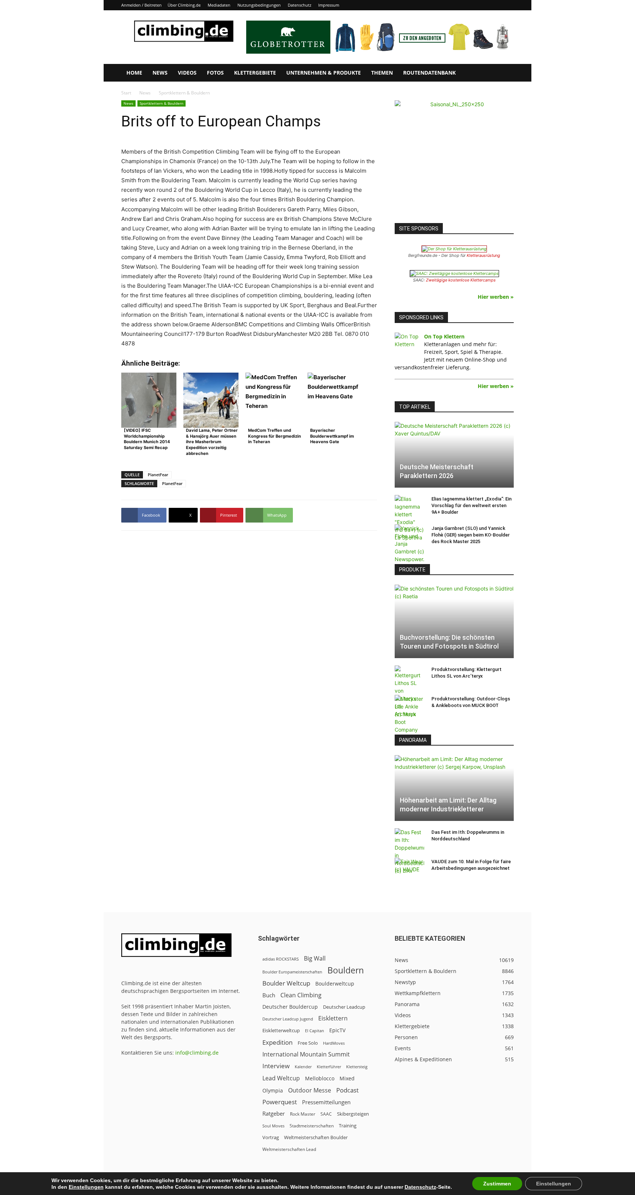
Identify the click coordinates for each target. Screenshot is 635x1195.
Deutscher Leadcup (344, 1007)
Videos (187, 72)
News (160, 72)
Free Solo (308, 1043)
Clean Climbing (301, 995)
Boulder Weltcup (286, 983)
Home (134, 72)
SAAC (326, 1114)
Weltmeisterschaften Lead (289, 1149)
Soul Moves (273, 1125)
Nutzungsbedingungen (259, 5)
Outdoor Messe (309, 1090)
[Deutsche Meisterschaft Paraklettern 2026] (454, 455)
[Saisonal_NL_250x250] (454, 159)
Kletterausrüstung (483, 255)
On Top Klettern (444, 336)
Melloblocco (319, 1078)
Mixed (347, 1078)
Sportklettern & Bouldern (161, 103)
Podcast (347, 1090)
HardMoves (334, 1043)
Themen (382, 72)
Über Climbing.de (184, 5)
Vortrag (270, 1137)
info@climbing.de (197, 1052)
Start (126, 93)
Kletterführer (329, 1066)
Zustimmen (497, 1184)
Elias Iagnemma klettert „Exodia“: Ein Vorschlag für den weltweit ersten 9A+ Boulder (471, 505)
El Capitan (314, 1030)
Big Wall (315, 958)
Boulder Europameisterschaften (292, 972)
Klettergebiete (255, 72)
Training (347, 1125)
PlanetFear (158, 474)
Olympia (272, 1090)
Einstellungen (86, 1187)
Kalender (303, 1066)
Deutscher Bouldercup (290, 1006)
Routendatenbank (429, 72)
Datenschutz (299, 5)
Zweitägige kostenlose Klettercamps (461, 280)
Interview (276, 1066)
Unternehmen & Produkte (323, 72)
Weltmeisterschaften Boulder (316, 1137)
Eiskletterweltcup (281, 1030)
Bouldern (345, 970)
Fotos (215, 72)
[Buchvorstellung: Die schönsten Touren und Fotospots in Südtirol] (454, 621)
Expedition (277, 1042)
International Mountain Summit (306, 1054)
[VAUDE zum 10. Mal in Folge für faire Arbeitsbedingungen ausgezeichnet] (409, 869)
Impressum (328, 5)
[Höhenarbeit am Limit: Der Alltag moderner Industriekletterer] (454, 788)
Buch (268, 995)
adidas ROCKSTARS (280, 959)
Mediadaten (219, 5)
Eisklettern (333, 1018)
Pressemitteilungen (326, 1102)
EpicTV (337, 1030)
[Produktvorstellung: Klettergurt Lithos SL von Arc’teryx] (409, 691)
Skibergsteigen (353, 1113)
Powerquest (279, 1102)
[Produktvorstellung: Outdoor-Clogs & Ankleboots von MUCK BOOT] (409, 714)
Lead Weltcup (281, 1078)
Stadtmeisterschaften (312, 1126)
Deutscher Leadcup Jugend (287, 1019)
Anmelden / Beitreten (141, 5)
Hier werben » (496, 296)
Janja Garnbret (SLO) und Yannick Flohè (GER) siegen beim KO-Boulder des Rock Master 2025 (470, 534)
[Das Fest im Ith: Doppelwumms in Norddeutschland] (409, 851)
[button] (505, 73)
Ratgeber (273, 1113)
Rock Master (302, 1114)
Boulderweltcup (334, 983)
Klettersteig (356, 1066)
